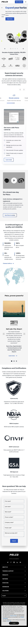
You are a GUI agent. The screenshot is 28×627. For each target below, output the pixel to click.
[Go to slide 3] (15, 48)
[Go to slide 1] (10, 48)
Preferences (8, 621)
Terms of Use (13, 615)
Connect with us (7, 263)
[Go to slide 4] (17, 48)
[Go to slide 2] (13, 48)
